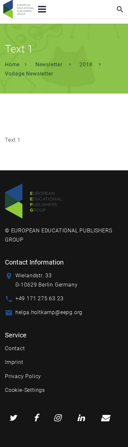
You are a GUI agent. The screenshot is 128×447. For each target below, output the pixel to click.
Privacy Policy (23, 376)
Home (12, 64)
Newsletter (49, 64)
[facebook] (35, 418)
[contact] (105, 418)
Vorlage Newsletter (29, 74)
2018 (86, 64)
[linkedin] (81, 418)
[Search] (120, 9)
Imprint (14, 362)
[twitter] (13, 418)
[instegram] (57, 418)
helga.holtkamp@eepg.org (48, 312)
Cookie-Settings (25, 390)
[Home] (33, 201)
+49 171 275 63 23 (39, 298)
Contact (15, 348)
